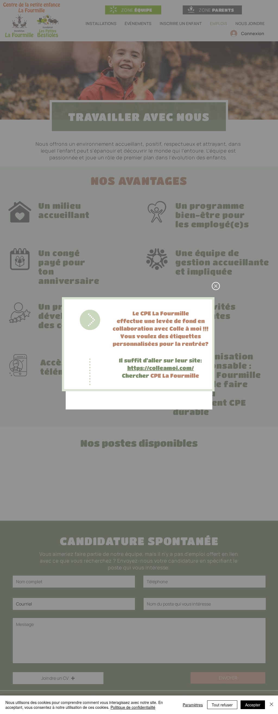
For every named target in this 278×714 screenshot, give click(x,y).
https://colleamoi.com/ (160, 368)
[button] (216, 286)
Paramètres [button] (193, 704)
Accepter (252, 704)
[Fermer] (271, 705)
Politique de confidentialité (132, 707)
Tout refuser (222, 704)
